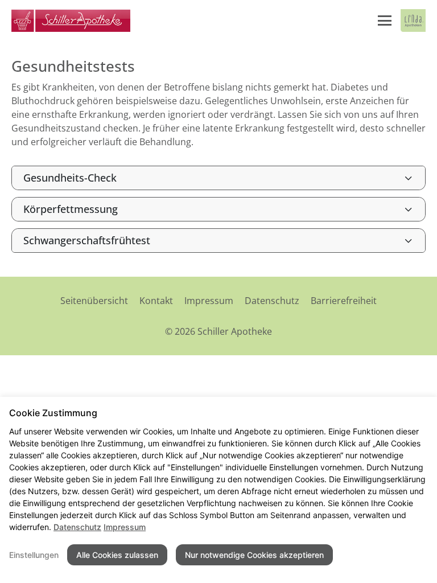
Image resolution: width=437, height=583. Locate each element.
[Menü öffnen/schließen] (384, 20)
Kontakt (156, 300)
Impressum (208, 300)
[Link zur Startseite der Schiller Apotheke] (70, 20)
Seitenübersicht (94, 300)
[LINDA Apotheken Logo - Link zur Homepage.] (413, 20)
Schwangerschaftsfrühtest (86, 240)
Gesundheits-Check (70, 177)
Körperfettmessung (70, 209)
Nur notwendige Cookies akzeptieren (254, 555)
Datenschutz (272, 300)
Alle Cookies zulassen (117, 555)
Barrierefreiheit (344, 300)
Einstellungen (34, 555)
